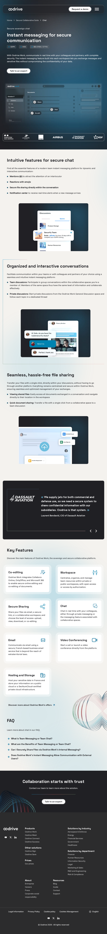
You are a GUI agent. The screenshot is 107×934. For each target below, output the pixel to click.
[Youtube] (5, 837)
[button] (90, 531)
